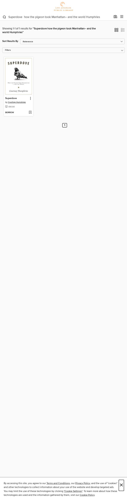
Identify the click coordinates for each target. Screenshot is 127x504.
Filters (8, 50)
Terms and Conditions (58, 483)
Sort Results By (10, 41)
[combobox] (57, 17)
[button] (116, 30)
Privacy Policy (82, 483)
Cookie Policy (87, 495)
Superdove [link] (11, 98)
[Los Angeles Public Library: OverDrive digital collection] (63, 7)
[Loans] (115, 17)
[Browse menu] (122, 17)
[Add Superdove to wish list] (30, 113)
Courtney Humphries (17, 102)
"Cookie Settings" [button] (73, 491)
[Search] (4, 16)
